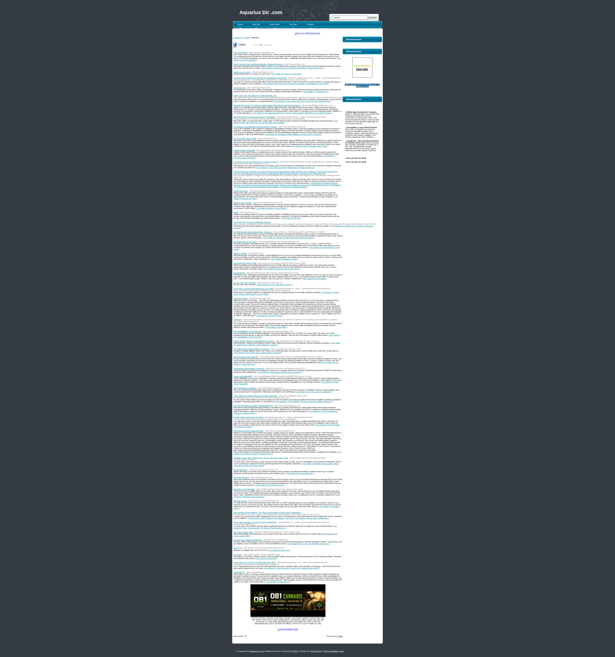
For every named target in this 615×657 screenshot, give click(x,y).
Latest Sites (275, 24)
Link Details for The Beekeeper (315, 92)
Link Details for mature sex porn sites (286, 74)
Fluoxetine (238, 555)
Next (341, 636)
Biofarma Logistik (240, 253)
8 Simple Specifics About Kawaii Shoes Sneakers (252, 232)
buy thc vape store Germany (245, 283)
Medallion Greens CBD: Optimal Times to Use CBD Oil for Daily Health (261, 458)
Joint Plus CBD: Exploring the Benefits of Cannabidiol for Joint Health (260, 78)
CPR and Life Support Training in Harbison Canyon (253, 406)
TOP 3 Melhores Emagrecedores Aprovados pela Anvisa (255, 396)
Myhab (236, 212)
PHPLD (295, 651)
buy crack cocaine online (243, 532)
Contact (310, 24)
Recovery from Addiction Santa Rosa (248, 540)
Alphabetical (268, 45)
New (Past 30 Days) (241, 477)
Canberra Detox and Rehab (244, 150)
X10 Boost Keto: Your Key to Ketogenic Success (252, 222)
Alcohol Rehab (239, 273)
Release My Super (241, 191)
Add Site (256, 24)
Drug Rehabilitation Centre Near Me (247, 331)
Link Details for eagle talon (276, 327)
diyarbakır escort (240, 501)
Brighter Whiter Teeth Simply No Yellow (248, 417)
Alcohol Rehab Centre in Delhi (245, 263)
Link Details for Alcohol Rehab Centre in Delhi (281, 269)
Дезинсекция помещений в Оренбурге (249, 368)
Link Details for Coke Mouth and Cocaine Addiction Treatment (257, 353)
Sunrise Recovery (241, 470)
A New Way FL (239, 572)
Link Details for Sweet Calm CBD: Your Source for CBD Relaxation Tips (302, 101)
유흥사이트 (238, 548)
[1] (335, 636)
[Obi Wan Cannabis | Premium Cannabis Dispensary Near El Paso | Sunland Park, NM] (287, 616)
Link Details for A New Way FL (278, 582)
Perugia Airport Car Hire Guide (245, 242)
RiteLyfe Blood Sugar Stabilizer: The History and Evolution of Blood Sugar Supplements (267, 512)
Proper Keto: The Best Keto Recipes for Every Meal (254, 289)
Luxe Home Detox (241, 52)
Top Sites (293, 24)
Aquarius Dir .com (260, 12)
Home (240, 24)
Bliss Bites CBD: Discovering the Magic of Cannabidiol (254, 117)
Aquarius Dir (238, 38)
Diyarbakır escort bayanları (244, 489)
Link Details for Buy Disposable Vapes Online (309, 146)
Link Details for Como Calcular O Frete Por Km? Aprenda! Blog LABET (291, 568)
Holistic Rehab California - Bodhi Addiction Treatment (254, 341)
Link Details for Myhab (291, 218)
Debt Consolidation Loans (334, 651)
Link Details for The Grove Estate (269, 316)
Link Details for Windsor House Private (271, 208)
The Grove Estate (240, 298)
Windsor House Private (242, 203)
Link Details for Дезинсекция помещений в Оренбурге (279, 372)
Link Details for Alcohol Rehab (314, 279)
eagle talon (238, 320)
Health (247, 38)
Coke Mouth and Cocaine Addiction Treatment (251, 349)
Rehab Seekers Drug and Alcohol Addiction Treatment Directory (258, 64)
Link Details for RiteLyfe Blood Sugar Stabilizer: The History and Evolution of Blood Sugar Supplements (288, 518)
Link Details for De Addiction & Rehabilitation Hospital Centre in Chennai (293, 134)
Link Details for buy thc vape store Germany (274, 285)
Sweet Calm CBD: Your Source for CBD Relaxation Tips (255, 96)
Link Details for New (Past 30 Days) (269, 485)
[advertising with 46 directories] (288, 629)
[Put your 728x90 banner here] (307, 33)
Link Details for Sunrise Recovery (300, 473)
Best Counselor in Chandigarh (245, 388)
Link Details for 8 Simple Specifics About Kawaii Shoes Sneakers (288, 238)
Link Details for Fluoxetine (266, 558)
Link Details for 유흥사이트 (278, 550)
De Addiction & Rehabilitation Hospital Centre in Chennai (255, 127)
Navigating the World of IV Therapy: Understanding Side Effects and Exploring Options (267, 105)
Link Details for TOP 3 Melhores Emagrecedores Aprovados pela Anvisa (304, 402)
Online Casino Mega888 (243, 376)
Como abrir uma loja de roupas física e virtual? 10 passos (256, 162)
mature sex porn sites (242, 72)
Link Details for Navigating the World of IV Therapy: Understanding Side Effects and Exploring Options (292, 113)
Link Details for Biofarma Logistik (284, 259)
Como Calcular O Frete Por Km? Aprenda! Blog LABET (255, 562)
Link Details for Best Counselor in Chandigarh (313, 392)
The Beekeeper (240, 88)
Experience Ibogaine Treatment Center (249, 431)
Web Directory (316, 651)
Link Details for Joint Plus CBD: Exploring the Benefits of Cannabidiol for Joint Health (295, 84)
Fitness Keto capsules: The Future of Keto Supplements (255, 522)
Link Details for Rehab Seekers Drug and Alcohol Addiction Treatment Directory (292, 68)
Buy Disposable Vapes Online (245, 138)
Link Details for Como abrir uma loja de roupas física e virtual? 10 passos (285, 168)
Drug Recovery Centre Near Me (246, 357)
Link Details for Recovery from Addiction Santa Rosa (308, 544)
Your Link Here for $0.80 (356, 158)
